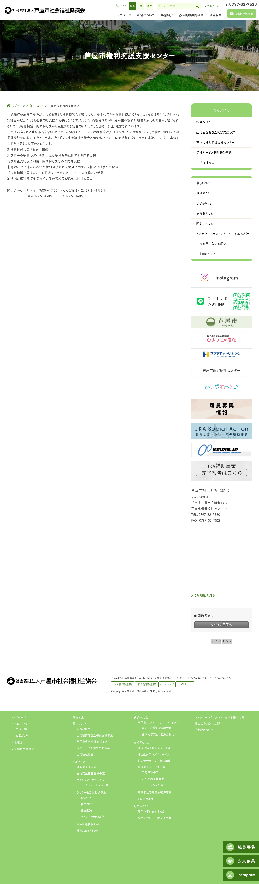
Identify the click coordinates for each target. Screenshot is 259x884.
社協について (19, 723)
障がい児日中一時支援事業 (154, 817)
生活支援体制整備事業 (90, 773)
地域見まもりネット (87, 830)
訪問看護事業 (150, 772)
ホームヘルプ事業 (152, 785)
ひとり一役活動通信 (92, 816)
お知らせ (86, 797)
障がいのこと (141, 806)
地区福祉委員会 (86, 767)
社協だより (21, 735)
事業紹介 (17, 742)
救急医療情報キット (88, 824)
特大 (149, 6)
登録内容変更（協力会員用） (159, 734)
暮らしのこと (79, 723)
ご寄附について (204, 729)
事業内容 (86, 804)
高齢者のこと (141, 742)
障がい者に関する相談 (151, 811)
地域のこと (78, 761)
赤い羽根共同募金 (22, 749)
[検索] (197, 6)
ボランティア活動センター (91, 779)
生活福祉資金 (84, 754)
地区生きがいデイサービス (154, 754)
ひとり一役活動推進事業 (91, 792)
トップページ (18, 717)
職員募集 (78, 717)
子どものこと (141, 717)
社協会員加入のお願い (209, 723)
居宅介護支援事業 (153, 778)
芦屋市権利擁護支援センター (94, 741)
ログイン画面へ (221, 624)
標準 (132, 6)
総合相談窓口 (84, 728)
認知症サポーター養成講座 (154, 760)
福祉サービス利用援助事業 (93, 748)
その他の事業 (146, 798)
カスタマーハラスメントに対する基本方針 (219, 717)
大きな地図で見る (203, 595)
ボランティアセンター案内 (96, 785)
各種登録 (86, 810)
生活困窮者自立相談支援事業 (94, 735)
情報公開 (21, 728)
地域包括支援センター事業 (154, 748)
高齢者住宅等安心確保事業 (155, 792)
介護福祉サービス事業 (151, 767)
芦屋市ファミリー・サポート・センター (159, 722)
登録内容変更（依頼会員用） (159, 727)
